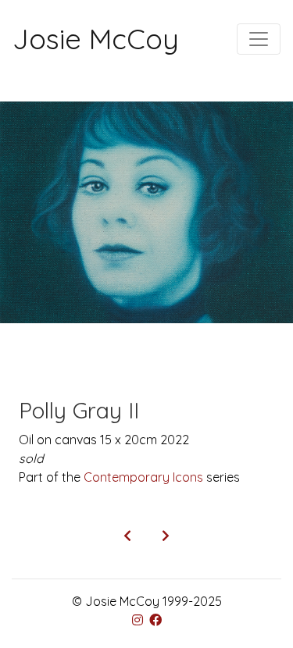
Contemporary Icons (143, 477)
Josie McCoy (96, 38)
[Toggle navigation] (258, 39)
